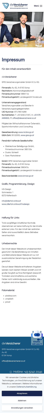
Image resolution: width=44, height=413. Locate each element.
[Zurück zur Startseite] (15, 6)
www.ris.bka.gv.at (26, 132)
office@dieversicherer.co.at (24, 118)
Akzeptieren (22, 393)
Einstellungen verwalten (22, 408)
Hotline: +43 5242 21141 (27, 371)
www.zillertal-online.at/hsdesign (16, 204)
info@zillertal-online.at (11, 201)
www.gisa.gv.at (27, 135)
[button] (38, 6)
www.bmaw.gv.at (25, 176)
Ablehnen (22, 400)
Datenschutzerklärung (26, 387)
